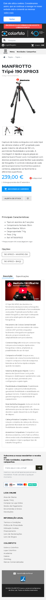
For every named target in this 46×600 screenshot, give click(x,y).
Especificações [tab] (22, 276)
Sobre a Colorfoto (11, 547)
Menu (12, 52)
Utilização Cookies (11, 528)
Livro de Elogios (10, 537)
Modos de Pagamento (13, 506)
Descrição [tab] (8, 276)
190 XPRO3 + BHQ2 (12, 261)
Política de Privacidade (13, 525)
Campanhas (31, 52)
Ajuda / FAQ (9, 500)
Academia (8, 553)
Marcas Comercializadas (14, 562)
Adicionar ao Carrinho (18, 189)
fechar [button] (12, 19)
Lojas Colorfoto (10, 550)
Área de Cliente (10, 497)
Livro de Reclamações (13, 534)
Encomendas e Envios (13, 509)
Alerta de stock (13, 198)
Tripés (10, 57)
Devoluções (8, 512)
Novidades (21, 52)
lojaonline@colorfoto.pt (25, 573)
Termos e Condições (12, 522)
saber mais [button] (8, 13)
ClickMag (7, 559)
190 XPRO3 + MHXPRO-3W (16, 254)
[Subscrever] (39, 468)
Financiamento (10, 531)
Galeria (6, 556)
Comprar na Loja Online (13, 503)
